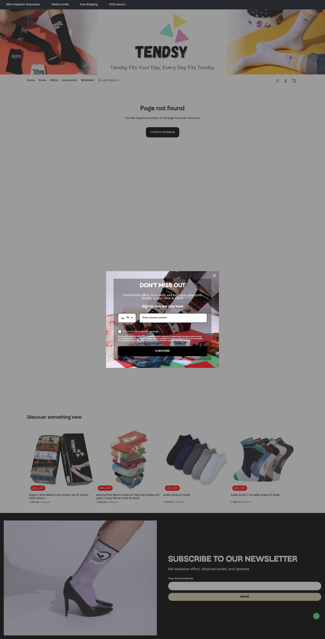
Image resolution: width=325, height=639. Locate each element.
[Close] (214, 275)
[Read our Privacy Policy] (206, 337)
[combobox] (127, 318)
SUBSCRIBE (162, 351)
